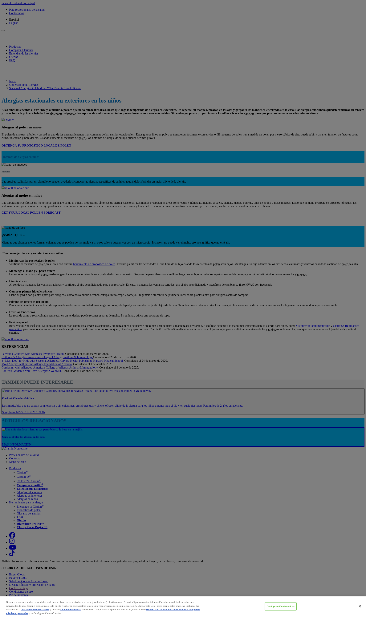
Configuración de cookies (281, 606)
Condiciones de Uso (70, 609)
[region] (183, 606)
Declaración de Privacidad (35, 609)
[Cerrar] (360, 606)
